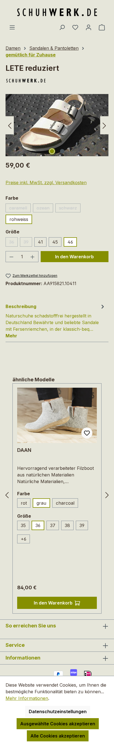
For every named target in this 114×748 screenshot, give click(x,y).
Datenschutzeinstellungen (58, 711)
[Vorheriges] (10, 125)
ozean (45, 208)
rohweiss (18, 219)
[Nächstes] (104, 125)
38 (67, 525)
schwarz (70, 208)
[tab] (56, 320)
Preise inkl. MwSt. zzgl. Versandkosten (46, 182)
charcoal (67, 504)
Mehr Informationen (27, 698)
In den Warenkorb (74, 256)
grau (41, 503)
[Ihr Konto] (88, 27)
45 (55, 242)
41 (40, 242)
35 (25, 526)
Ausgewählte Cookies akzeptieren (57, 723)
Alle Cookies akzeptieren (57, 736)
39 (28, 243)
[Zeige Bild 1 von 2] (52, 151)
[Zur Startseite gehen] (57, 12)
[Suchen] (62, 27)
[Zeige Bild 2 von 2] (62, 151)
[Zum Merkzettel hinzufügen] (86, 433)
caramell (20, 208)
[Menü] (12, 27)
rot (25, 504)
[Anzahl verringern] (11, 256)
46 (70, 242)
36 (13, 243)
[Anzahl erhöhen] (32, 256)
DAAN (24, 450)
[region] (57, 125)
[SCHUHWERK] (57, 80)
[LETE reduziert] (57, 125)
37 (52, 525)
